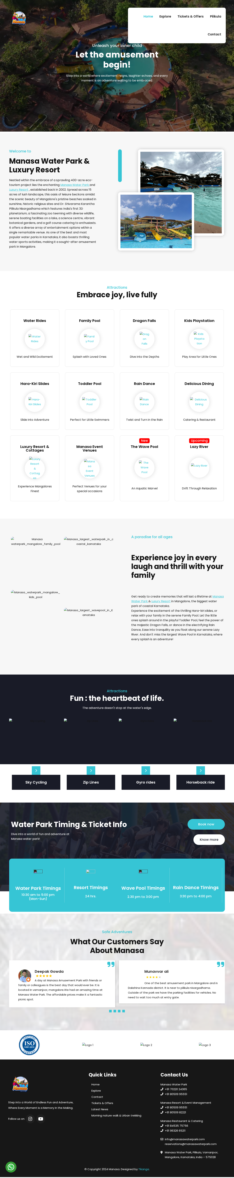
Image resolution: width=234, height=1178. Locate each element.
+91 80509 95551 (176, 1094)
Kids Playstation (199, 320)
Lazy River (199, 446)
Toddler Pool (89, 383)
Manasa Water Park (75, 185)
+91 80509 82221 (175, 1112)
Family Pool (89, 320)
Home (148, 16)
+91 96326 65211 (175, 1131)
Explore (165, 16)
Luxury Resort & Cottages (34, 448)
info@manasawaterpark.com (185, 1139)
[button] (206, 824)
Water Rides (34, 320)
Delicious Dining (199, 383)
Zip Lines (91, 782)
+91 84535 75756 (176, 1126)
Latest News (99, 1109)
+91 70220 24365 (176, 1089)
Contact (214, 34)
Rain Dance (144, 383)
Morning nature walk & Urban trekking (116, 1115)
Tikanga (143, 1169)
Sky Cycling (36, 782)
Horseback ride (200, 782)
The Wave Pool (144, 446)
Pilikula (215, 16)
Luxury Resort (18, 190)
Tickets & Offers (191, 16)
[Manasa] (18, 18)
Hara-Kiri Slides (34, 383)
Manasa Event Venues (89, 448)
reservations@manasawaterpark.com (191, 1144)
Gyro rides (145, 782)
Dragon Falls (144, 320)
